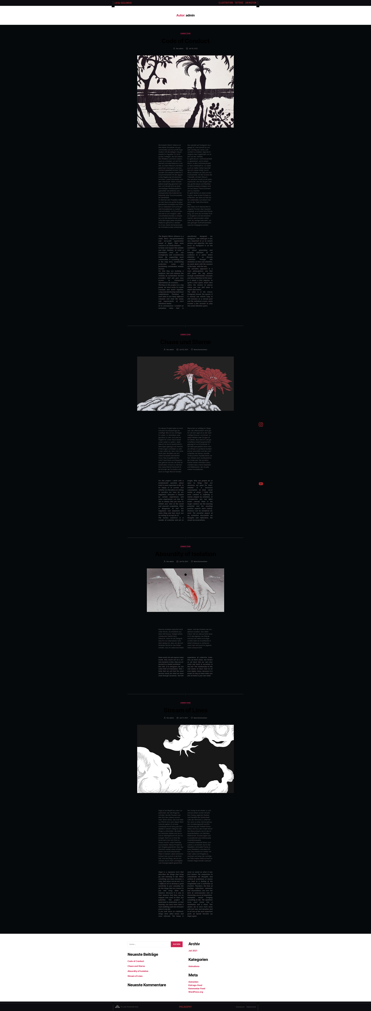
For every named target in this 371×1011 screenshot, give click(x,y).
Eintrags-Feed (195, 985)
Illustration (226, 3)
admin (181, 48)
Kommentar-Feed (196, 988)
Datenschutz (251, 1007)
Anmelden (193, 982)
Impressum (240, 1007)
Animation (250, 3)
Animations (185, 33)
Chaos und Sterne (185, 342)
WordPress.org (195, 992)
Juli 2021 (192, 950)
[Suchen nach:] (148, 944)
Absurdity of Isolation (185, 554)
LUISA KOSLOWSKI (123, 2)
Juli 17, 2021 (183, 718)
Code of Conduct (185, 41)
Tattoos (239, 3)
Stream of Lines (185, 710)
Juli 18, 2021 (193, 48)
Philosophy (185, 1006)
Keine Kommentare (200, 350)
